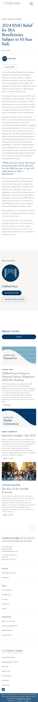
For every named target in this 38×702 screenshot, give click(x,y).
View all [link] (19, 337)
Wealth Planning (7, 630)
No (27, 700)
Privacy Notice (6, 676)
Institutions (5, 577)
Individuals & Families (9, 573)
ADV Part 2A (6, 671)
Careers (4, 608)
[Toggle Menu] (31, 3)
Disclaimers (5, 680)
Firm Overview (6, 590)
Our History (5, 604)
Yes (19, 700)
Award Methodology (8, 657)
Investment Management (10, 626)
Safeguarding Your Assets (10, 662)
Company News (7, 635)
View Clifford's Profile (12, 293)
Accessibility (6, 685)
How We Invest (6, 595)
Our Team (5, 599)
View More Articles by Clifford (14, 299)
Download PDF (10, 67)
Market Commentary (8, 621)
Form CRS (5, 667)
